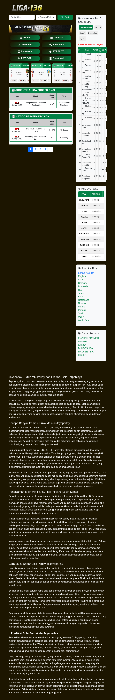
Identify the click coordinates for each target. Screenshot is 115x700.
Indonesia (83, 286)
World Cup (83, 320)
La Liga (98, 27)
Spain (81, 313)
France (81, 279)
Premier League (86, 27)
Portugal (82, 310)
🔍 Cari (65, 17)
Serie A (82, 33)
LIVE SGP (26, 58)
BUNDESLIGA (85, 348)
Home (26, 37)
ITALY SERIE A (86, 351)
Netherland (83, 300)
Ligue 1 (82, 38)
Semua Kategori (86, 273)
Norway (82, 303)
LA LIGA (82, 345)
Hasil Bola (58, 44)
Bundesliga (92, 33)
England (82, 276)
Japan (81, 293)
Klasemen (26, 44)
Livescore (26, 51)
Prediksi (58, 37)
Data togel (58, 58)
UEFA (81, 317)
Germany (82, 283)
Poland (81, 306)
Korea (81, 296)
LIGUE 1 (82, 355)
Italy (80, 290)
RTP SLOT (58, 51)
